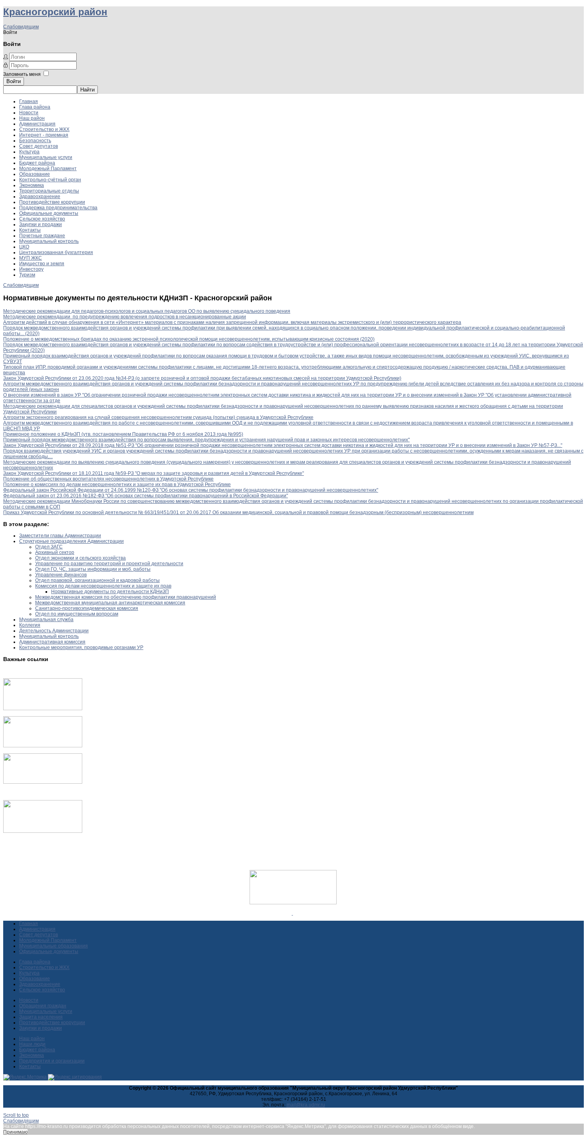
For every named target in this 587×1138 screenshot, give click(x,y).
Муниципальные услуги (45, 157)
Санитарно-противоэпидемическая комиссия (86, 608)
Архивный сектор (54, 552)
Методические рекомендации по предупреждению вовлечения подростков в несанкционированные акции (124, 317)
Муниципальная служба (46, 619)
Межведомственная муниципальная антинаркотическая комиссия (110, 603)
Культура (29, 152)
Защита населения (41, 1017)
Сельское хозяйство (42, 219)
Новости (28, 112)
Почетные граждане (42, 235)
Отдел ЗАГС (49, 547)
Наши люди (32, 1044)
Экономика (31, 185)
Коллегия (29, 625)
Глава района (34, 107)
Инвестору (31, 269)
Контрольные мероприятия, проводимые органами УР (81, 647)
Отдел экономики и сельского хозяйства (80, 558)
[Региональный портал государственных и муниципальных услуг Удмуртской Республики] (42, 746)
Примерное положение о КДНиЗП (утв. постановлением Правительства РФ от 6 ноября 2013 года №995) (123, 434)
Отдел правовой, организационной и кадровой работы (97, 580)
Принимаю (15, 1132)
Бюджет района (37, 163)
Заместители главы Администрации (60, 535)
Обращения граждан (42, 1006)
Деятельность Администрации (54, 631)
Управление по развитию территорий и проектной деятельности (109, 563)
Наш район (32, 118)
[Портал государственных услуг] (42, 708)
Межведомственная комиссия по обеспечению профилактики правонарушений (125, 597)
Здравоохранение (39, 196)
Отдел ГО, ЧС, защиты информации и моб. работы (93, 569)
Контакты (30, 230)
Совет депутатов (38, 146)
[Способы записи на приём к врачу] (42, 782)
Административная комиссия (52, 642)
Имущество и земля (41, 263)
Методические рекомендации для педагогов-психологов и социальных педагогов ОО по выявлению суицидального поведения (146, 311)
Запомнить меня (22, 74)
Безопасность (35, 140)
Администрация (37, 124)
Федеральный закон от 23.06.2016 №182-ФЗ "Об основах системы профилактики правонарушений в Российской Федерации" (145, 495)
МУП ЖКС (30, 258)
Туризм (27, 275)
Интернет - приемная (43, 135)
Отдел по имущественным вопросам (76, 614)
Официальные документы (48, 213)
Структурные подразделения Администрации (71, 541)
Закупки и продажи (40, 224)
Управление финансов (61, 575)
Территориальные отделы (49, 191)
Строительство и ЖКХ (44, 129)
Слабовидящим (21, 27)
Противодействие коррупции (52, 202)
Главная (28, 101)
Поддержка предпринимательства (58, 208)
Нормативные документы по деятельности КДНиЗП (110, 591)
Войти (13, 81)
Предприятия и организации (52, 1061)
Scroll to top (16, 1115)
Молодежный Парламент (48, 168)
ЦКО (24, 247)
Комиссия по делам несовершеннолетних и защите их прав (103, 586)
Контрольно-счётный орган (50, 180)
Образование (34, 174)
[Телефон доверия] (42, 831)
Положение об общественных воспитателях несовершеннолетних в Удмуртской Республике (108, 479)
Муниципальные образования (53, 946)
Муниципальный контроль (49, 241)
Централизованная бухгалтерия (56, 252)
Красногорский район (55, 11)
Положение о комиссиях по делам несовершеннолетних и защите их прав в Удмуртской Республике (117, 484)
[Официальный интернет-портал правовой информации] (292, 913)
